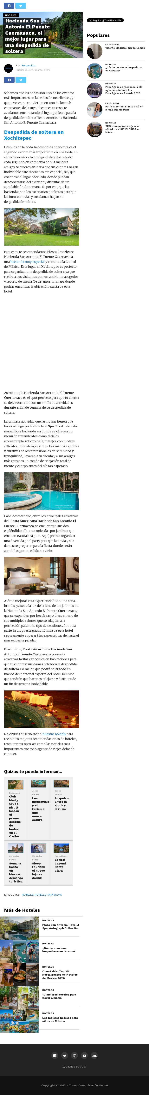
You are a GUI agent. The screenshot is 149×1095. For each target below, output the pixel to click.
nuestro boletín (54, 734)
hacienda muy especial (27, 262)
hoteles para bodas (48, 894)
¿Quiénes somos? (74, 1066)
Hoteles (27, 894)
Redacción (28, 65)
